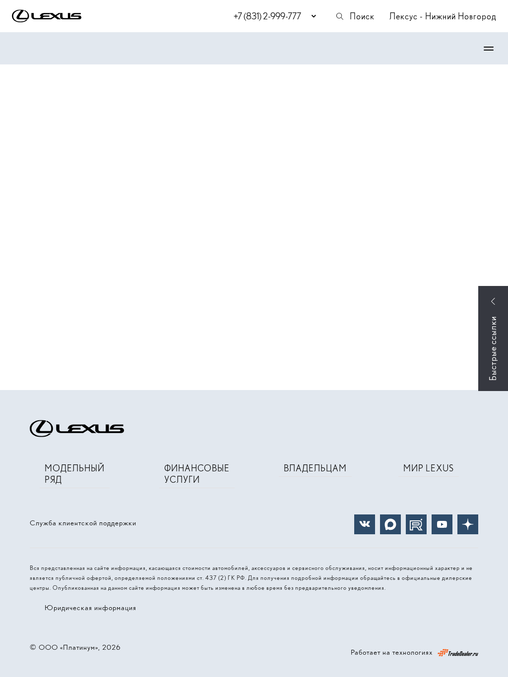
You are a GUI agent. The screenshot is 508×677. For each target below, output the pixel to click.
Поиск (362, 16)
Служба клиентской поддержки (83, 522)
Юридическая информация (90, 607)
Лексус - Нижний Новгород (442, 16)
